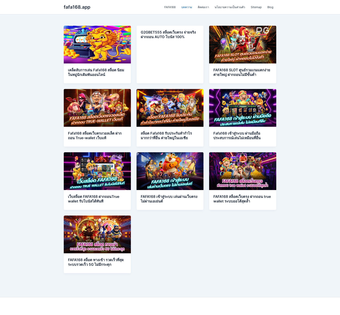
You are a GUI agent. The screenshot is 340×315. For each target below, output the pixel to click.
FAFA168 (170, 7)
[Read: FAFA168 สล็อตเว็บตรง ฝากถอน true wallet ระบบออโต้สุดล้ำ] (242, 171)
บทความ (186, 7)
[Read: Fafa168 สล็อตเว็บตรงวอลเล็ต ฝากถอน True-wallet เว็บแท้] (97, 107)
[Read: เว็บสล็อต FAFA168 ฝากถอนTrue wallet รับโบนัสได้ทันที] (97, 171)
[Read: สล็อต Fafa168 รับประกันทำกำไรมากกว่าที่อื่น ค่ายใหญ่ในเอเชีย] (170, 107)
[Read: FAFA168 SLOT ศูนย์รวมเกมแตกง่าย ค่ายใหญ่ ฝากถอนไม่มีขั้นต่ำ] (242, 44)
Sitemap (256, 7)
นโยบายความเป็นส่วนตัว (230, 7)
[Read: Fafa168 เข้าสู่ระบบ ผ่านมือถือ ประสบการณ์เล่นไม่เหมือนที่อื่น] (242, 107)
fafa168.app (77, 7)
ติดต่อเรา (203, 7)
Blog (270, 7)
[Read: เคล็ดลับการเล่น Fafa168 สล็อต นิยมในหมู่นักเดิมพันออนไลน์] (97, 44)
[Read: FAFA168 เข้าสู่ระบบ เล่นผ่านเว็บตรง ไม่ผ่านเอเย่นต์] (170, 171)
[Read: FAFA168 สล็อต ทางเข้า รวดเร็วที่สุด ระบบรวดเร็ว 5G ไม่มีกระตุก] (97, 234)
